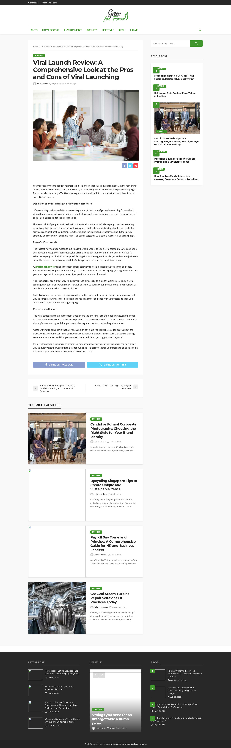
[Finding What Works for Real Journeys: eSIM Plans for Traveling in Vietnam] (158, 674)
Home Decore (50, 30)
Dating (160, 69)
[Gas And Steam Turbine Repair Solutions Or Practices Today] (57, 608)
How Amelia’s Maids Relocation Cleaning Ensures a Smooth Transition (176, 178)
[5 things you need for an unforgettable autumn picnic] (115, 700)
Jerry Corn (100, 728)
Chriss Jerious (101, 494)
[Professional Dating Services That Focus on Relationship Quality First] (35, 674)
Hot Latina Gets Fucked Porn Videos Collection (175, 95)
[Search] (200, 30)
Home (160, 169)
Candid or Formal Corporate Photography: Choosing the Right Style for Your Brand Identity (113, 430)
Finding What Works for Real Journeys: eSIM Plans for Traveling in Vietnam (185, 674)
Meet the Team (49, 2)
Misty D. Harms (101, 607)
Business (91, 30)
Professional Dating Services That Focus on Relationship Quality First (174, 77)
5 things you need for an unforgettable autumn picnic (112, 719)
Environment (73, 30)
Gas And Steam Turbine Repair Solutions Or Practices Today (109, 598)
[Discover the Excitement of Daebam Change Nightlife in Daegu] (158, 691)
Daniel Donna (100, 555)
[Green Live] (115, 15)
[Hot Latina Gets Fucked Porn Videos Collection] (35, 690)
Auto (34, 30)
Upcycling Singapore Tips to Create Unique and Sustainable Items (113, 485)
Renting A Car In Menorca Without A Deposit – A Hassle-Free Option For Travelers (174, 705)
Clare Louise (100, 442)
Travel (134, 30)
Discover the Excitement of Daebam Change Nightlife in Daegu (181, 690)
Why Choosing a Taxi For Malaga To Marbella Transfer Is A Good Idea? (176, 719)
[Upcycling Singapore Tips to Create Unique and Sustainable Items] (57, 495)
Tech (122, 30)
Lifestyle (108, 30)
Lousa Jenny (42, 83)
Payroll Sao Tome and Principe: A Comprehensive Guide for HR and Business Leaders (113, 543)
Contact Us (33, 2)
